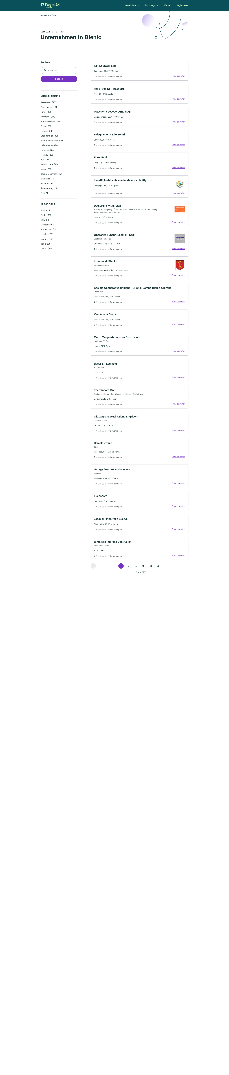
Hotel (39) (46, 112)
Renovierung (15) (49, 188)
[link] (139, 71)
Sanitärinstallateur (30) (52, 140)
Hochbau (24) (47, 150)
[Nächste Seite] (185, 566)
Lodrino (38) (47, 234)
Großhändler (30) (49, 135)
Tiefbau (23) (47, 154)
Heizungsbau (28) (49, 145)
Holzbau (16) (47, 183)
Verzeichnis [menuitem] (130, 5)
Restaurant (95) (48, 102)
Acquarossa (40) (49, 229)
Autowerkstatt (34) (50, 121)
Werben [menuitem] (167, 5)
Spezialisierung (50, 95)
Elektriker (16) (48, 178)
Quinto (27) (46, 248)
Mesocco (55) (48, 224)
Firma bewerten (178, 76)
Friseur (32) (46, 126)
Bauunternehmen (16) (51, 174)
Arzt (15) (45, 193)
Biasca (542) (47, 210)
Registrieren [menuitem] (182, 5)
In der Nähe (48, 203)
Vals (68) (45, 220)
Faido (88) (46, 215)
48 (143, 566)
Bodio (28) (46, 243)
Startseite (45, 15)
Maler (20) (46, 169)
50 (158, 566)
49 (150, 566)
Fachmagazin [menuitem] (151, 5)
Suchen (59, 79)
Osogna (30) (47, 239)
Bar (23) (45, 159)
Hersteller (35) (48, 116)
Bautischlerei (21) (49, 164)
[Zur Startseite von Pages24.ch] (50, 5)
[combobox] (59, 70)
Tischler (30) (47, 131)
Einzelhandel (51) (49, 107)
